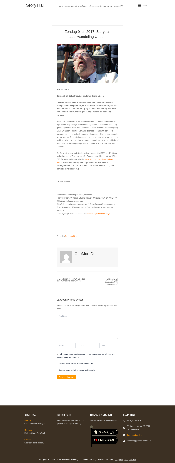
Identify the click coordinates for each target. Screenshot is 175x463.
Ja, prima (119, 460)
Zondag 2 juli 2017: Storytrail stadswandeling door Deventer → (111, 283)
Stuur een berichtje (134, 435)
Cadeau (27, 440)
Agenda (27, 420)
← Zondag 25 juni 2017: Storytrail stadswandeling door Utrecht (71, 280)
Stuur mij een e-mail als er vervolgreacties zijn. (76, 364)
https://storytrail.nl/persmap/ (98, 214)
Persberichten (71, 236)
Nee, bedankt (130, 460)
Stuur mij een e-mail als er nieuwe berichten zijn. (77, 370)
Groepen (28, 430)
